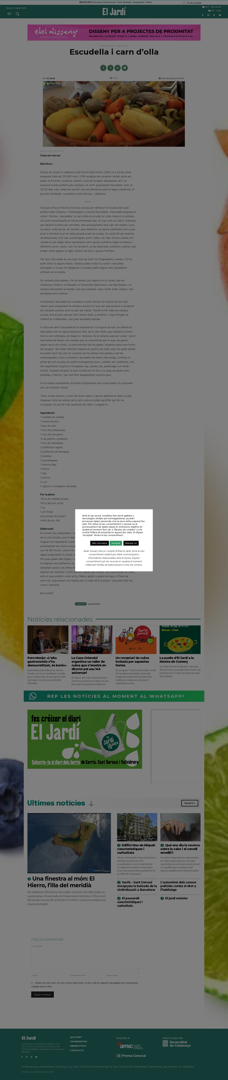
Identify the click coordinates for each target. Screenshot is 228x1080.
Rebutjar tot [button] (131, 543)
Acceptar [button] (116, 543)
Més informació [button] (99, 543)
